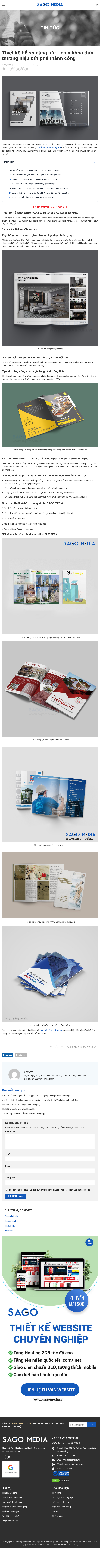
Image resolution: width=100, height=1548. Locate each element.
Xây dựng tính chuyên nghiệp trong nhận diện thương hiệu (36, 175)
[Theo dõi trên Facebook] (4, 1457)
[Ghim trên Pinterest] (22, 69)
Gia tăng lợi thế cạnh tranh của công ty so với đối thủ (34, 179)
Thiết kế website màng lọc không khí (18, 1109)
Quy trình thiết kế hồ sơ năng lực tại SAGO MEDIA (33, 197)
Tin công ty (21, 1055)
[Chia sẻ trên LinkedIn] (27, 69)
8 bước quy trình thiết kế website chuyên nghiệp (23, 1113)
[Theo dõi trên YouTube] (9, 1457)
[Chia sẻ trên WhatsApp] (4, 69)
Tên (7, 1154)
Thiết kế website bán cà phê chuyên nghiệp (21, 1104)
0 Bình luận (19, 65)
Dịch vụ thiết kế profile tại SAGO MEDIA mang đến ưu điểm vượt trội (40, 193)
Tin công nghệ (11, 1221)
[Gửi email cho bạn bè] (18, 69)
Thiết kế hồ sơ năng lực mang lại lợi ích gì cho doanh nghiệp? (34, 170)
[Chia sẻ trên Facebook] (9, 69)
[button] (3, 5)
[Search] (97, 4)
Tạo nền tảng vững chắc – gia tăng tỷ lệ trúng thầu (33, 184)
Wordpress (10, 1230)
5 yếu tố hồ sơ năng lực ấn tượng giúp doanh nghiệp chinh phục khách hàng (36, 1095)
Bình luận (10, 1132)
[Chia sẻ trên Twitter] (13, 69)
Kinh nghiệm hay (12, 1216)
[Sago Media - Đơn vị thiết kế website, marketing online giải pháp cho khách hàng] (50, 4)
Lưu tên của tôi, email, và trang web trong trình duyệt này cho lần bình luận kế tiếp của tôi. (50, 1190)
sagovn (38, 65)
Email (8, 1166)
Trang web (10, 1178)
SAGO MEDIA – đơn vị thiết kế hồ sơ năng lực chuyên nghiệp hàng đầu (38, 188)
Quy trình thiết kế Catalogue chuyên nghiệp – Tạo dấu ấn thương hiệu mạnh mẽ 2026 (40, 1100)
